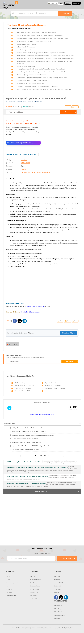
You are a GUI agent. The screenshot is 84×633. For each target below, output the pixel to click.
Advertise (56, 592)
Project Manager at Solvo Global (26, 44)
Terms (33, 627)
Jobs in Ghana (58, 605)
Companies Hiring (11, 595)
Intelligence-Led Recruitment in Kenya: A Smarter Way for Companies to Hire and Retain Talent (37, 467)
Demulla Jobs (49, 391)
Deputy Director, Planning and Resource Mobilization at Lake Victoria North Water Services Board (45, 55)
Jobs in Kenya (58, 609)
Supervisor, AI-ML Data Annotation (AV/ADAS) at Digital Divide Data (31, 446)
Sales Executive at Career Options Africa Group (25, 438)
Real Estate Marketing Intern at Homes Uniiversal (25, 449)
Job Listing (9, 576)
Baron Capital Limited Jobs (23, 391)
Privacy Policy (26, 627)
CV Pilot (8, 579)
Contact (18, 627)
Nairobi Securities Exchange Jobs (24, 385)
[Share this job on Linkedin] (24, 321)
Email (76, 107)
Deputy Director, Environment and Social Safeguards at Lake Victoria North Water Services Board (45, 58)
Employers (76, 3)
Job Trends (9, 592)
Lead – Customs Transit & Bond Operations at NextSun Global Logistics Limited (40, 35)
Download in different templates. (30, 312)
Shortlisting (33, 583)
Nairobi (23, 169)
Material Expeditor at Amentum (26, 66)
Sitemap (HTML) (59, 583)
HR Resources (34, 592)
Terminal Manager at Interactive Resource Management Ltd (34, 41)
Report (76, 321)
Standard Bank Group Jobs (53, 385)
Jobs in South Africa (59, 615)
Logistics (24, 172)
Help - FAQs (57, 589)
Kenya (52, 3)
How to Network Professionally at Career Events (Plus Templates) (27, 476)
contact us (37, 123)
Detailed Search (15, 17)
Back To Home (13, 344)
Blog (7, 586)
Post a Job (32, 576)
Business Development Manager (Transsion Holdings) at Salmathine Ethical (33, 435)
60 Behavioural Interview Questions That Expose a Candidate (26, 483)
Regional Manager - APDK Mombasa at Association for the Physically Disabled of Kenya (42, 38)
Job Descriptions (34, 599)
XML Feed (57, 579)
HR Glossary (33, 595)
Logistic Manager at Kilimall (25, 50)
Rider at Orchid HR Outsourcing (26, 47)
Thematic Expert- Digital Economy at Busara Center (32, 80)
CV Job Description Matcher (13, 583)
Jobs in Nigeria (58, 612)
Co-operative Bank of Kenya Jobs (55, 388)
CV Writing (9, 589)
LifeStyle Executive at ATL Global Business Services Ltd (27, 428)
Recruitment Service (35, 579)
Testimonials (57, 586)
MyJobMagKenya (68, 627)
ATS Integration (34, 589)
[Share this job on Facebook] (15, 321)
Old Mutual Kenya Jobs (21, 383)
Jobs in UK (57, 618)
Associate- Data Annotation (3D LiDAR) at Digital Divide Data (29, 431)
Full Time (24, 160)
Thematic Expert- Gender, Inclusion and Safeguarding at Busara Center (37, 86)
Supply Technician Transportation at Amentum (30, 83)
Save (69, 107)
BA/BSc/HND (25, 163)
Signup (68, 3)
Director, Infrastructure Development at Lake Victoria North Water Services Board (41, 69)
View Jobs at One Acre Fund (35, 101)
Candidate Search (35, 586)
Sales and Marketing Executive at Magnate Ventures (26, 442)
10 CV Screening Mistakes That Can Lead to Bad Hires (24, 462)
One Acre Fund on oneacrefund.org (34, 306)
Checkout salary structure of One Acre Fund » (42, 414)
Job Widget (57, 576)
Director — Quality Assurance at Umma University (31, 75)
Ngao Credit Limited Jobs (52, 383)
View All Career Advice (42, 491)
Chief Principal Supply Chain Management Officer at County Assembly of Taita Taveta (42, 77)
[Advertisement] (61, 132)
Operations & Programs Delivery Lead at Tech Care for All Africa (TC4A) (38, 32)
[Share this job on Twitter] (20, 321)
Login (60, 3)
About (12, 627)
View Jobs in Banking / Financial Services (16, 101)
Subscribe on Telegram (68, 333)
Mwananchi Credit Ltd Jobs (23, 388)
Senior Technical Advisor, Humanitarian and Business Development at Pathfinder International (44, 89)
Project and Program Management (39, 172)
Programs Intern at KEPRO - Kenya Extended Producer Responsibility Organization (41, 53)
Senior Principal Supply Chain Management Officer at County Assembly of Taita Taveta (42, 72)
